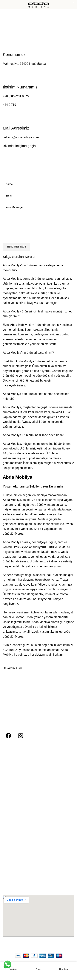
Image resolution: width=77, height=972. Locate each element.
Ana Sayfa (10, 24)
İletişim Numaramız (20, 87)
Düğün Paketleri (12, 841)
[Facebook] (8, 735)
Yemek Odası (11, 809)
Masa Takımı (10, 834)
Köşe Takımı (10, 821)
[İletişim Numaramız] (3, 72)
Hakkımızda (10, 763)
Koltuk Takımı (11, 815)
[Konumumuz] (3, 39)
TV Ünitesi (9, 828)
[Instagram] (20, 735)
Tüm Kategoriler (12, 796)
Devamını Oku (12, 668)
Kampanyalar (11, 847)
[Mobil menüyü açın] (4, 4)
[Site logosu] (38, 4)
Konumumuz (14, 54)
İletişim (7, 776)
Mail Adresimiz (16, 128)
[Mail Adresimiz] (3, 113)
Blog (5, 770)
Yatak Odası (10, 802)
